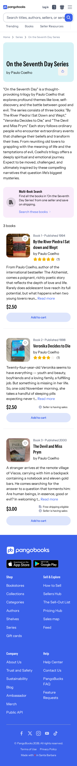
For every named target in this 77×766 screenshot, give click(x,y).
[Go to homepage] (14, 7)
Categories (15, 602)
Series (19, 37)
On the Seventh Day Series (44, 37)
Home (6, 37)
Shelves (12, 619)
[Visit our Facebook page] (21, 733)
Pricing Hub (52, 610)
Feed (47, 627)
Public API (14, 712)
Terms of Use (28, 749)
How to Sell (52, 585)
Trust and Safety (19, 670)
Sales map (51, 619)
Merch (11, 704)
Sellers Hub (52, 594)
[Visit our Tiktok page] (55, 733)
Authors (12, 610)
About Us (13, 662)
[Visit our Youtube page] (47, 733)
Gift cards (14, 636)
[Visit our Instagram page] (38, 733)
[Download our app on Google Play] (45, 564)
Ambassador (16, 695)
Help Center (53, 662)
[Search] (69, 18)
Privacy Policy (48, 749)
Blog (9, 687)
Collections (15, 594)
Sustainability (17, 679)
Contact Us (52, 670)
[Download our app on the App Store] (19, 564)
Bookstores (15, 585)
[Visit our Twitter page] (30, 733)
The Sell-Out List (56, 602)
